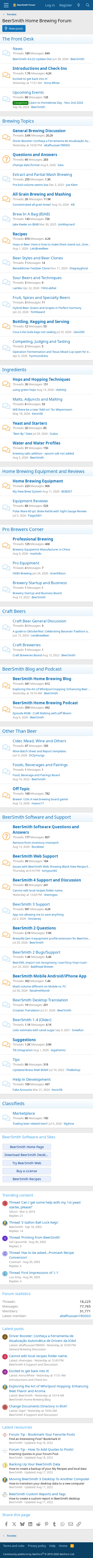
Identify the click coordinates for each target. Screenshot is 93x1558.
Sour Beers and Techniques (37, 277)
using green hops (24, 390)
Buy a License (26, 1171)
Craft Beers (14, 611)
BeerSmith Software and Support (36, 817)
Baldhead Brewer (42, 967)
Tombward (37, 312)
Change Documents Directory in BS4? (38, 1406)
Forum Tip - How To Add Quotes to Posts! (41, 1449)
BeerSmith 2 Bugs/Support (36, 952)
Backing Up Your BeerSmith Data (34, 1464)
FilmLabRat (48, 288)
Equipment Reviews (30, 500)
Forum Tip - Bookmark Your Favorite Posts (42, 1434)
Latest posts (13, 1328)
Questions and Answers (35, 154)
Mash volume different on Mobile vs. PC (39, 986)
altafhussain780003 (57, 145)
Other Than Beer (19, 731)
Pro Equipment (26, 563)
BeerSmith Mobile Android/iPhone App (49, 976)
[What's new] (78, 5)
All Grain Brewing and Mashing (42, 194)
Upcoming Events (28, 92)
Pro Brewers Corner (23, 529)
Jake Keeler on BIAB (26, 224)
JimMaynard (66, 224)
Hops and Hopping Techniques (41, 379)
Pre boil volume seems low (30, 185)
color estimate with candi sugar (34, 1030)
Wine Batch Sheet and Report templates (39, 751)
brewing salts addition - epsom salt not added (43, 453)
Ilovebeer (38, 847)
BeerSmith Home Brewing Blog (42, 678)
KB (72, 204)
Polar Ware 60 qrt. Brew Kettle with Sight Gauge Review (49, 511)
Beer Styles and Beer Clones (38, 257)
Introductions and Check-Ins (40, 68)
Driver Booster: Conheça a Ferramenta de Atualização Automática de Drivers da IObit (42, 1338)
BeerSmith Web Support (35, 856)
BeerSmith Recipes (27, 1179)
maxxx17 (38, 803)
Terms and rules (13, 1546)
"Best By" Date (22, 434)
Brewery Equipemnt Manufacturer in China (41, 549)
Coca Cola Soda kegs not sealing (34, 332)
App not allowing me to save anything (38, 914)
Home (63, 1546)
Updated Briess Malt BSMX (31, 1070)
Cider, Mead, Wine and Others (39, 740)
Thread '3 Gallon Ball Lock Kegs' (33, 1222)
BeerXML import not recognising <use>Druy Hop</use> (50, 962)
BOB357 (66, 491)
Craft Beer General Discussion (39, 621)
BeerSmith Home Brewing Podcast (45, 702)
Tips (16, 1059)
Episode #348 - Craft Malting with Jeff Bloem (42, 713)
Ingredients (14, 369)
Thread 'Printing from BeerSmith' (34, 1237)
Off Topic (21, 788)
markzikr (36, 553)
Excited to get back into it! (30, 79)
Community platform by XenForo (39, 1554)
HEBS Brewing (22, 573)
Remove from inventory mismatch (36, 843)
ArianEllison (58, 573)
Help (52, 1546)
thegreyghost (79, 268)
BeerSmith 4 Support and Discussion (47, 880)
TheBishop (73, 1070)
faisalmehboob (40, 990)
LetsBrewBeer (39, 248)
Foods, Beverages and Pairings (40, 764)
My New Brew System (27, 491)
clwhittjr (61, 390)
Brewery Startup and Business (40, 582)
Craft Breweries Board (27, 655)
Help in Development (32, 1079)
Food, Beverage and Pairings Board (36, 775)
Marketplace (24, 1113)
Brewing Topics (18, 121)
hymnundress (38, 356)
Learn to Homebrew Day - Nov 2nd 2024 (48, 103)
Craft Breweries (27, 644)
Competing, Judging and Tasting (41, 341)
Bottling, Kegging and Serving (41, 321)
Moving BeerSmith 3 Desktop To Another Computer (49, 1479)
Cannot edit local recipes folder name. (38, 890)
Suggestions (24, 1039)
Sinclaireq (34, 919)
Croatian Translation (26, 1010)
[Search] (87, 5)
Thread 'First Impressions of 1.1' (34, 1272)
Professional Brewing (33, 539)
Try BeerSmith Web (26, 1163)
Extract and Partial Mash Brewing (42, 174)
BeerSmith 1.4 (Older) (32, 1019)
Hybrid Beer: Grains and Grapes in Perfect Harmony (47, 308)
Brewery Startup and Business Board (37, 593)
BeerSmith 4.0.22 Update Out (32, 59)
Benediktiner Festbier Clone (31, 268)
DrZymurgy (36, 755)
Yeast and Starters (30, 423)
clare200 (78, 332)
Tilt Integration (23, 1050)
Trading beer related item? (30, 1123)
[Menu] (6, 5)
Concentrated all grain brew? (32, 204)
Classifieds (13, 1103)
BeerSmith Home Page (27, 1147)
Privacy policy (37, 1546)
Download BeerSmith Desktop (27, 1155)
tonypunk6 (49, 871)
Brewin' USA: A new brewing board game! (40, 799)
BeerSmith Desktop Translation (40, 999)
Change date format (26, 165)
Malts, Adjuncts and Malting (37, 399)
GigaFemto (58, 1050)
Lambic (17, 288)
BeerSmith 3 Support (31, 904)
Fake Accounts (22, 1090)
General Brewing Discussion (39, 130)
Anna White (52, 83)
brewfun (78, 1030)
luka (60, 165)
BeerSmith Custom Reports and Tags (37, 1494)
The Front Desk (18, 39)
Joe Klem (72, 185)
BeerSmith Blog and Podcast (32, 669)
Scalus (54, 434)
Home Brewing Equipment (38, 481)
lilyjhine (69, 1123)
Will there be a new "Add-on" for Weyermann (42, 409)
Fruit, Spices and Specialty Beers (41, 297)
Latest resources (17, 1427)
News (18, 48)
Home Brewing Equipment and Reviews (43, 471)
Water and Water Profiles (36, 443)
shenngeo (51, 895)
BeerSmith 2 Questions (34, 928)
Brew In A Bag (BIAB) (31, 214)
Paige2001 (35, 515)
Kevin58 (37, 414)
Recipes (20, 234)
